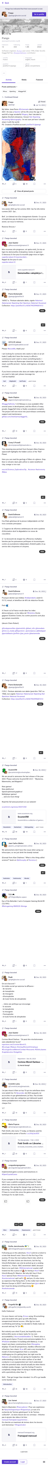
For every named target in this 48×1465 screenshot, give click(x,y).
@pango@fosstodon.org (10, 41)
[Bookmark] (34, 184)
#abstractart (6, 303)
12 (3, 47)
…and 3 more (36, 1230)
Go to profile (39, 14)
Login (23, 1462)
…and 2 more (32, 381)
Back (7, 3)
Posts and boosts (9, 87)
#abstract (39, 300)
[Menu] (4, 73)
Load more (24, 1452)
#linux (5, 91)
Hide (31, 130)
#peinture (27, 303)
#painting (12, 91)
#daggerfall (22, 91)
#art (21, 303)
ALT (32, 178)
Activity (9, 80)
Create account (10, 1462)
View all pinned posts (25, 191)
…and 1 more (39, 827)
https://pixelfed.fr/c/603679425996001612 (27, 306)
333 (15, 47)
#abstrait (34, 303)
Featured (39, 80)
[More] (44, 184)
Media (24, 80)
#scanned (42, 303)
